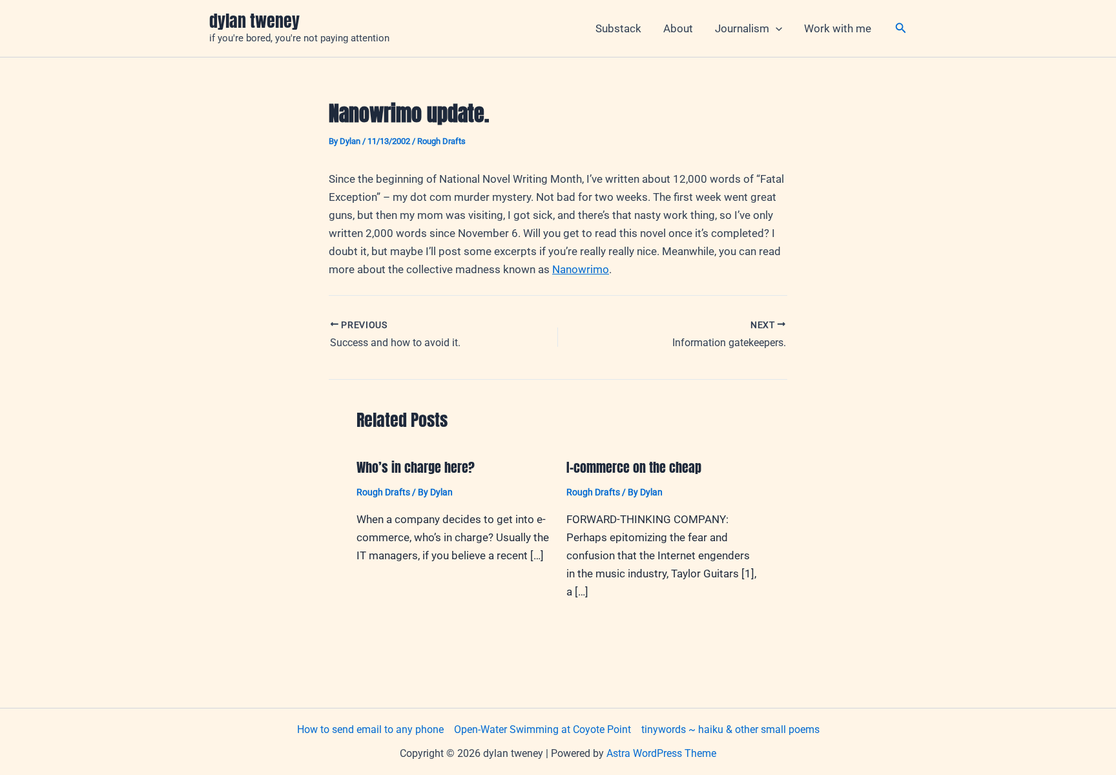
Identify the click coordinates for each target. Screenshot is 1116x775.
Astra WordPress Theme (661, 753)
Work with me (837, 28)
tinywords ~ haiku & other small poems (730, 729)
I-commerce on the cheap (633, 467)
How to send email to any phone (370, 729)
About (678, 28)
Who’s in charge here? (415, 467)
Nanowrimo (580, 269)
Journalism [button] (742, 28)
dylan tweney (254, 21)
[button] (775, 28)
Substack (618, 28)
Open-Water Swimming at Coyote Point (542, 729)
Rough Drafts (441, 141)
